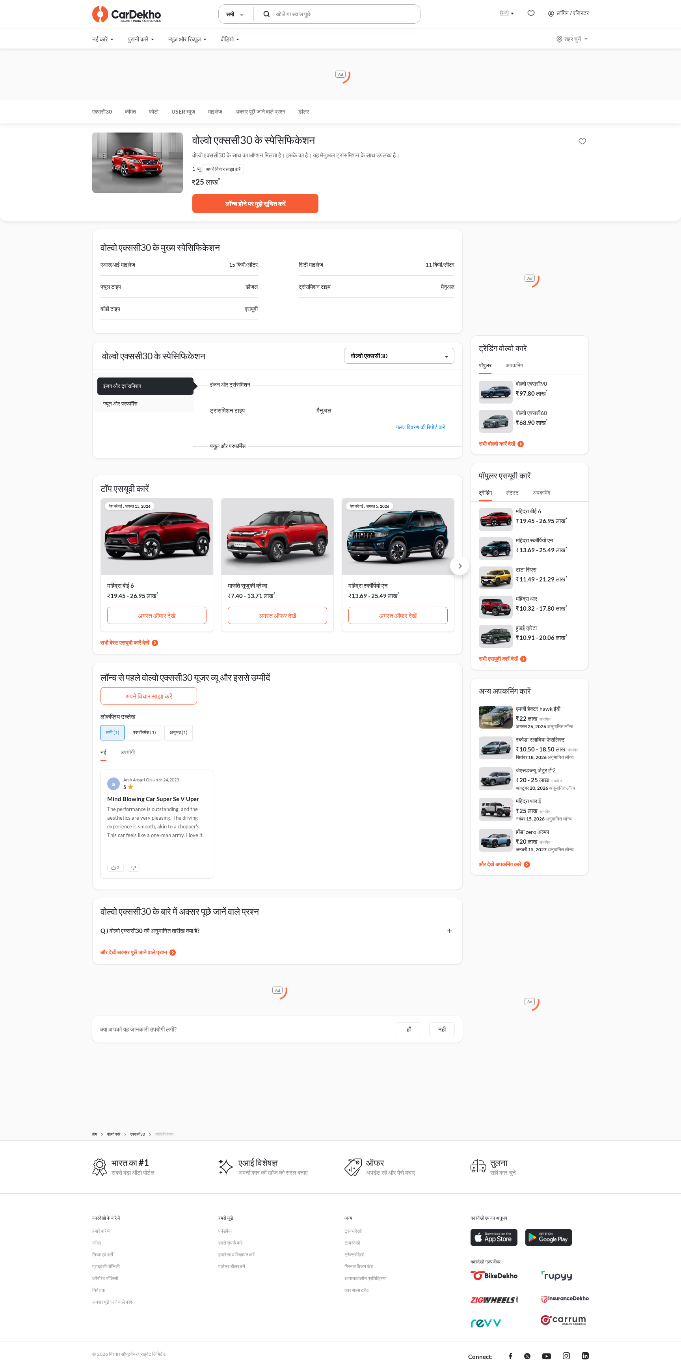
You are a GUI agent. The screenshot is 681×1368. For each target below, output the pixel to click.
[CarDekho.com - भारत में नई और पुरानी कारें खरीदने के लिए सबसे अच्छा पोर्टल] (126, 14)
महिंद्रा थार (526, 598)
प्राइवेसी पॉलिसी (106, 1266)
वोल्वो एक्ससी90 (531, 383)
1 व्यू (196, 169)
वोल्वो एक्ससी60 (531, 412)
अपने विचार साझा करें (148, 696)
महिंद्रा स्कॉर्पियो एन (368, 585)
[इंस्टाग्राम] (566, 1357)
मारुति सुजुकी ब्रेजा (247, 585)
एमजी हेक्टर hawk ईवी (538, 708)
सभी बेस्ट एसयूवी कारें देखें (124, 642)
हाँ (409, 1029)
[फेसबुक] (510, 1357)
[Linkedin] (585, 1357)
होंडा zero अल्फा (532, 831)
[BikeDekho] (494, 1276)
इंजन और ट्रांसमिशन (122, 386)
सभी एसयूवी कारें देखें (498, 658)
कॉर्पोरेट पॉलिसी (105, 1278)
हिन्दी (504, 13)
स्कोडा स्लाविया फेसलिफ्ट (540, 739)
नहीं (442, 1029)
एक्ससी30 (102, 111)
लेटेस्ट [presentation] (512, 492)
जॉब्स (96, 1243)
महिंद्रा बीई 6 (120, 585)
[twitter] (527, 1357)
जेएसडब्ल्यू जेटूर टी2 (536, 770)
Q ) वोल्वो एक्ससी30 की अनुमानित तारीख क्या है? (149, 930)
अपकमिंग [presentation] (514, 365)
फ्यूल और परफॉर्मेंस (120, 403)
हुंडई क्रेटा (526, 627)
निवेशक (98, 1290)
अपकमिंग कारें (508, 864)
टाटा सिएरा (526, 569)
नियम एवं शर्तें (102, 1255)
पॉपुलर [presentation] (485, 365)
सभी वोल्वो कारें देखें (497, 443)
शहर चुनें (572, 39)
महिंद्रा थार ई (528, 801)
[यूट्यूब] (546, 1357)
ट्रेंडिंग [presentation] (485, 492)
